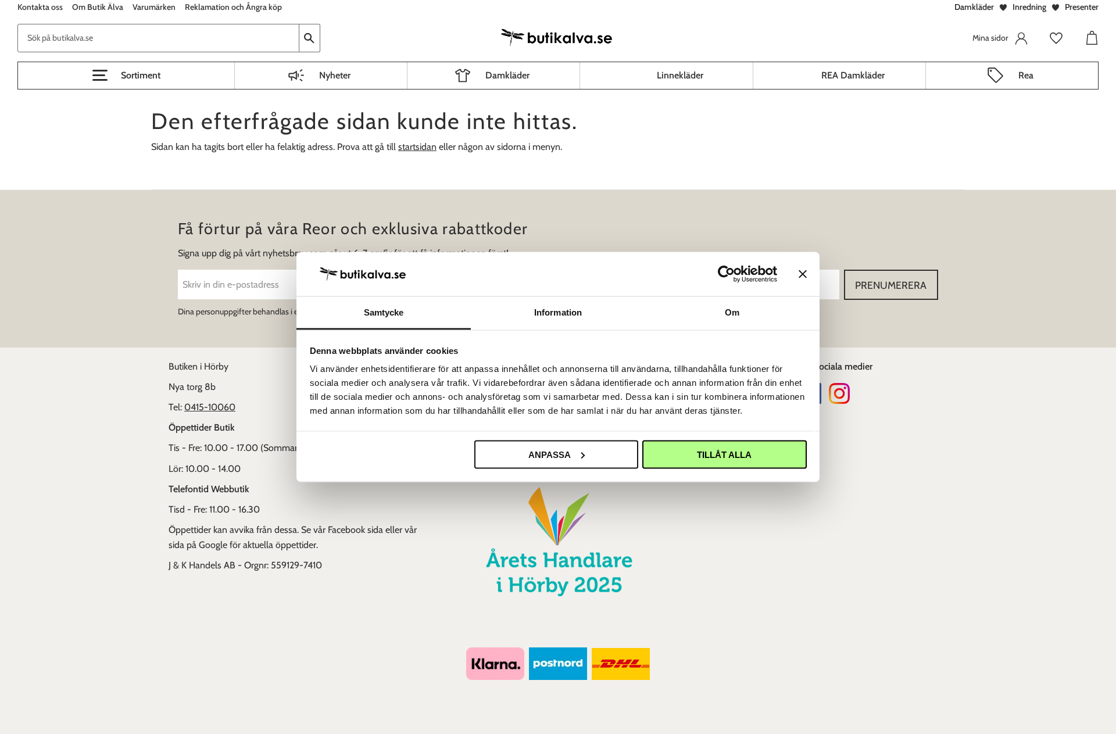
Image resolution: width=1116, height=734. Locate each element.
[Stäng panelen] (803, 274)
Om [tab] (732, 312)
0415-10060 (209, 407)
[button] (126, 75)
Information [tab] (558, 312)
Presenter (1082, 7)
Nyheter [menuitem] (334, 75)
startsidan (417, 146)
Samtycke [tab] (384, 312)
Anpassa (549, 454)
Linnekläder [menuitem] (680, 75)
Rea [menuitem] (1025, 75)
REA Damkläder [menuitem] (853, 75)
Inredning (1029, 7)
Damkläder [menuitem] (507, 75)
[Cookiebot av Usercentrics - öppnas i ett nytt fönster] (726, 273)
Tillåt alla (724, 454)
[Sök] (309, 38)
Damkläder (974, 7)
